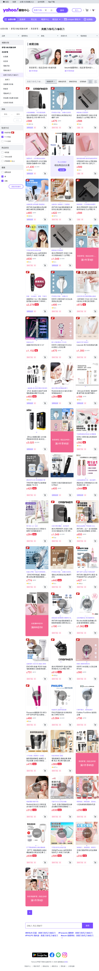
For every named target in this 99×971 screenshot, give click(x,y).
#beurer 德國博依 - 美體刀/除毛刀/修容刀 (77, 935)
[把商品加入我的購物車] (45, 127)
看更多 (55, 19)
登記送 (34, 19)
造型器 (5, 61)
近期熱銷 (83, 81)
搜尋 (87, 925)
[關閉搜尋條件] (45, 10)
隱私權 (63, 966)
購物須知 (46, 966)
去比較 (62, 170)
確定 (17, 120)
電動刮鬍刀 (7, 70)
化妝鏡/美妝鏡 (8, 102)
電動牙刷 (6, 66)
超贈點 (90, 19)
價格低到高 (62, 81)
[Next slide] (46, 98)
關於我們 (37, 966)
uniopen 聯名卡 (74, 19)
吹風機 (5, 56)
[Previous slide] (27, 98)
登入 (77, 10)
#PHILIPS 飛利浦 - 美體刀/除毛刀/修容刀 (41, 935)
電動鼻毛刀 (7, 93)
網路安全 (55, 966)
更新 (65, 962)
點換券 (22, 19)
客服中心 (28, 966)
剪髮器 (5, 89)
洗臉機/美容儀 (8, 84)
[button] (27, 61)
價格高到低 (73, 81)
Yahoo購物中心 (16, 10)
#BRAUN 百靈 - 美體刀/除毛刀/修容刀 (40, 932)
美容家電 (5, 52)
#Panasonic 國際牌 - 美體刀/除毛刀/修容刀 (75, 932)
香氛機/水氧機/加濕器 (10, 98)
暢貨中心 (45, 19)
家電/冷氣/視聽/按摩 (9, 47)
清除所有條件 (16, 186)
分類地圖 (71, 966)
